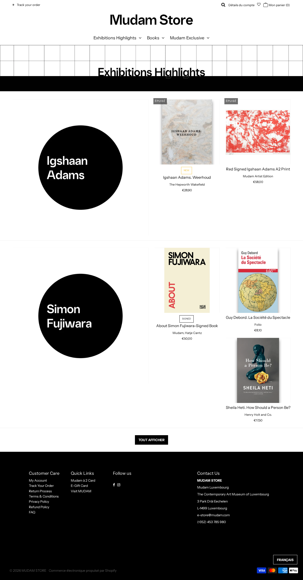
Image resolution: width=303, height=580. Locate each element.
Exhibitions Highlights (115, 38)
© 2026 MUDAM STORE (27, 570)
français (285, 560)
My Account (38, 480)
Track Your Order (41, 486)
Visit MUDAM (81, 491)
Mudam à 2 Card (83, 480)
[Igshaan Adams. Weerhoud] (187, 131)
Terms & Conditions (44, 496)
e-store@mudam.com (213, 515)
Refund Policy (39, 507)
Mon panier (279, 5)
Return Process (40, 491)
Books (153, 38)
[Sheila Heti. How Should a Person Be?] (258, 370)
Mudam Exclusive (187, 38)
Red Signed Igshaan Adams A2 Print (258, 169)
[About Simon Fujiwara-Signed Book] (187, 280)
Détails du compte (241, 5)
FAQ (32, 512)
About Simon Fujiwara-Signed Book (187, 322)
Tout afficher (151, 440)
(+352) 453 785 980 (211, 522)
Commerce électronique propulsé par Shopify (82, 570)
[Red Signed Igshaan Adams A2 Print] (258, 131)
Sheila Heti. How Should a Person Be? (258, 407)
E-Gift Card (79, 486)
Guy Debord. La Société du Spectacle (258, 317)
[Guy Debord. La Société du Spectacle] (258, 280)
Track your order (27, 5)
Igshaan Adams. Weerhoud (187, 174)
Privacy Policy (39, 501)
